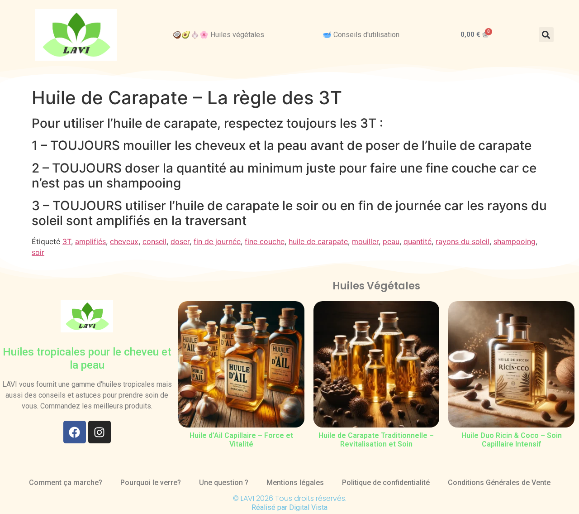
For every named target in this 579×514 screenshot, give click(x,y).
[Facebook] (74, 432)
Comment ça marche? (65, 482)
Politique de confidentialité (386, 482)
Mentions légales (295, 482)
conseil (154, 241)
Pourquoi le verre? (150, 482)
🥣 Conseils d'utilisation (361, 34)
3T (66, 241)
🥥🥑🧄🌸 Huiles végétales (218, 34)
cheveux (124, 241)
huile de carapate (318, 241)
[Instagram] (99, 432)
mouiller (365, 241)
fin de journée (217, 241)
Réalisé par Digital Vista (289, 507)
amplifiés (90, 241)
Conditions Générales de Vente (499, 482)
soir (38, 252)
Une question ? (223, 482)
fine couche (265, 241)
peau (391, 241)
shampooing (515, 241)
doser (180, 241)
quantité (417, 241)
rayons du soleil (462, 241)
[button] (546, 34)
